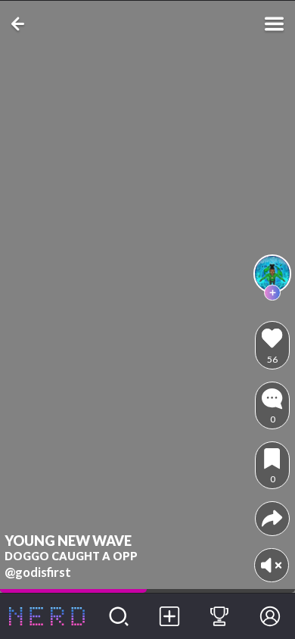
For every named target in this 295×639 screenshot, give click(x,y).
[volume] (271, 565)
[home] (47, 616)
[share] (272, 518)
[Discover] (119, 616)
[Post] (169, 616)
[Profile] (269, 616)
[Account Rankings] (219, 616)
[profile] (272, 273)
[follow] (272, 293)
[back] (21, 24)
